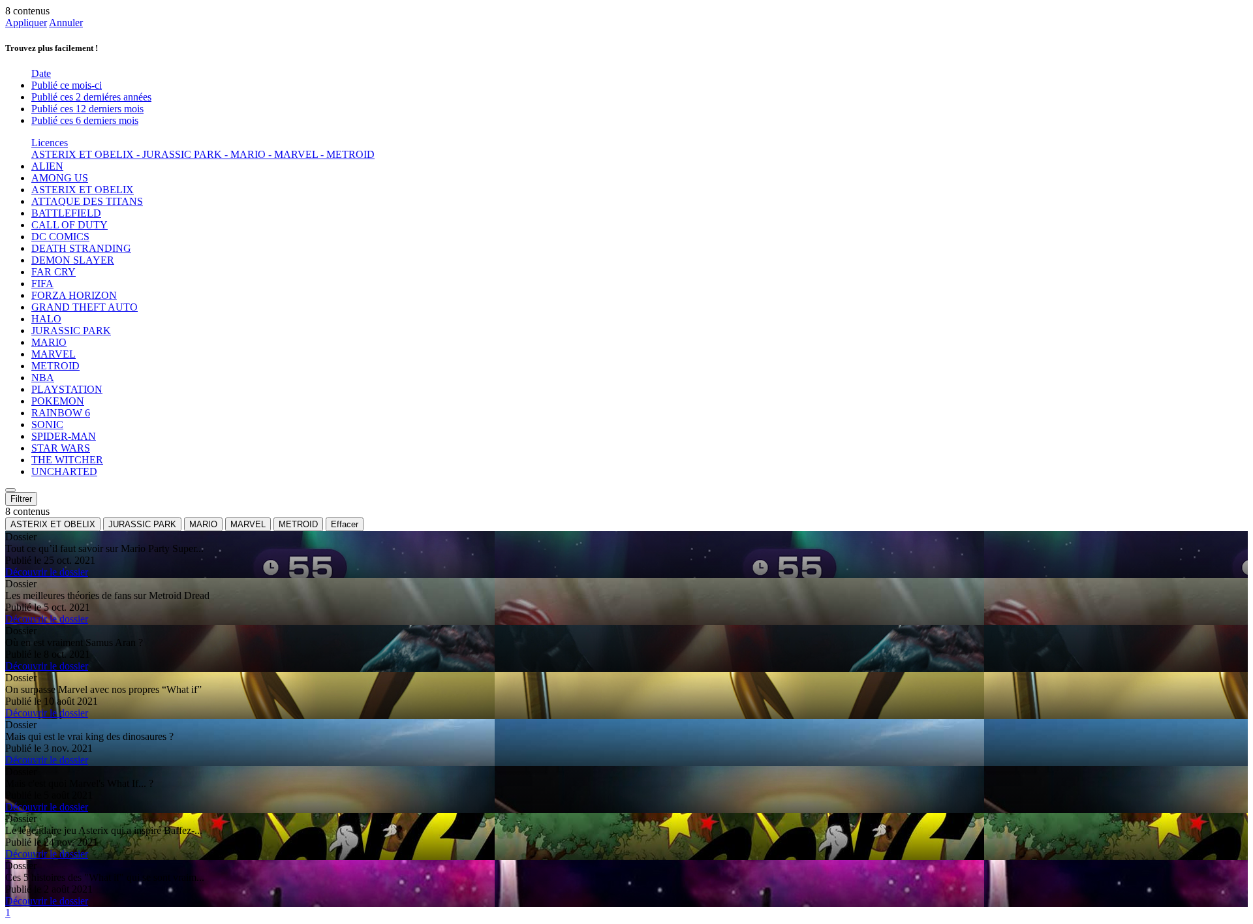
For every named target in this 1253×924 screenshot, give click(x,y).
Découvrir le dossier (46, 572)
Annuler (66, 22)
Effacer (344, 524)
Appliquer (26, 22)
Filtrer (21, 499)
